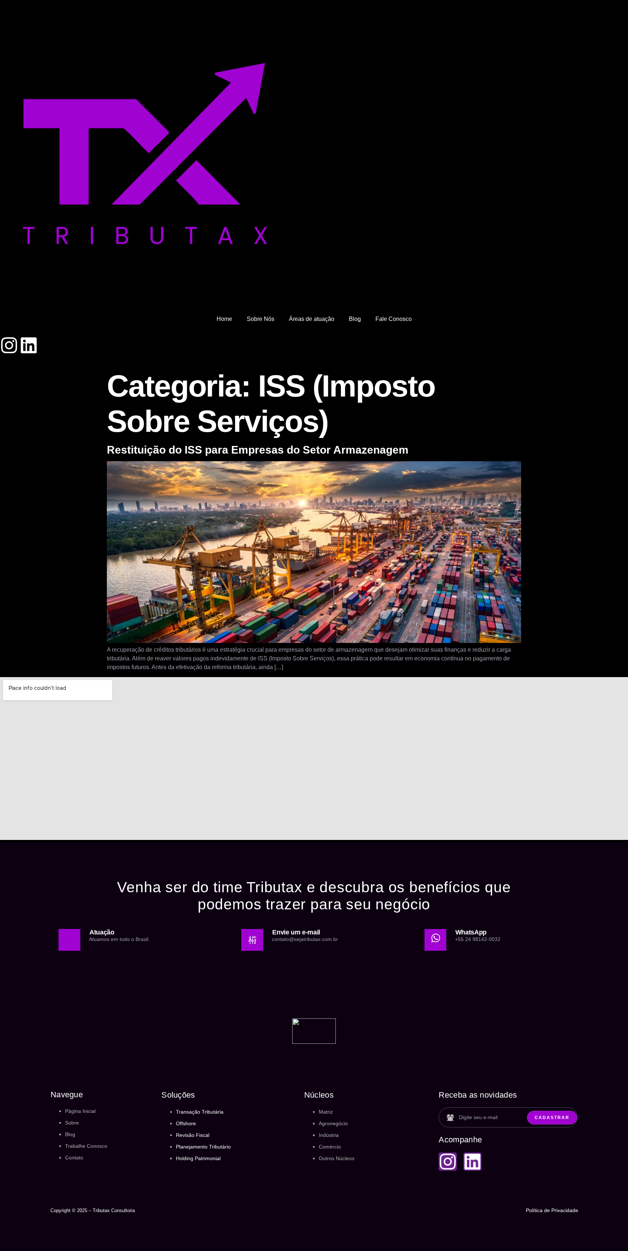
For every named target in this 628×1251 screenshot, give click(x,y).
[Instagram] (9, 345)
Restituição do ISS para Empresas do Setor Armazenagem (257, 450)
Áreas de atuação (311, 319)
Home (224, 319)
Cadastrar (552, 1117)
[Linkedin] (29, 345)
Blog (355, 319)
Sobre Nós (260, 319)
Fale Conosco (393, 319)
